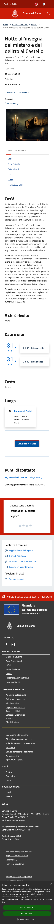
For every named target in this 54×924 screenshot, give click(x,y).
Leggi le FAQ (11, 859)
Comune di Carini (23, 411)
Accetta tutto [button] (27, 907)
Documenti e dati (13, 682)
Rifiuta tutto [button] (27, 914)
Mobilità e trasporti (14, 722)
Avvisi (8, 780)
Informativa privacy (14, 880)
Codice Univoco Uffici (11, 836)
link (3, 902)
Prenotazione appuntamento (18, 851)
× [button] (51, 884)
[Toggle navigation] (5, 13)
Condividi (9, 92)
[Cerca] (48, 13)
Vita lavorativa (12, 703)
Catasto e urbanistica (15, 714)
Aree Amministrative (15, 660)
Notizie (9, 771)
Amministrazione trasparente (19, 876)
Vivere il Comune (20, 24)
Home (5, 24)
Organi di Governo (14, 656)
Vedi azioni (22, 92)
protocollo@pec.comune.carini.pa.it (22, 826)
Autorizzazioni (12, 755)
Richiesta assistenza (15, 863)
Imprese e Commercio (15, 707)
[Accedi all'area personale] (43, 4)
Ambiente (10, 747)
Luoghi (9, 792)
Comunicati (11, 776)
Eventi (34, 24)
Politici (9, 673)
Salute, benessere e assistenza (19, 751)
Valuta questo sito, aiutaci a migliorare (29, 596)
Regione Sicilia (10, 4)
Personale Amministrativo (17, 677)
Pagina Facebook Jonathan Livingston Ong (23, 477)
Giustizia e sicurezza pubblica (19, 739)
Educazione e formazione (17, 734)
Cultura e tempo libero (16, 699)
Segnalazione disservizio (17, 855)
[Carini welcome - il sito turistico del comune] (36, 4)
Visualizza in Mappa (27, 443)
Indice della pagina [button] (17, 150)
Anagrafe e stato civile (16, 694)
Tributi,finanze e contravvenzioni (20, 743)
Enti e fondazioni (13, 669)
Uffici (8, 665)
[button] (27, 919)
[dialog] (27, 902)
